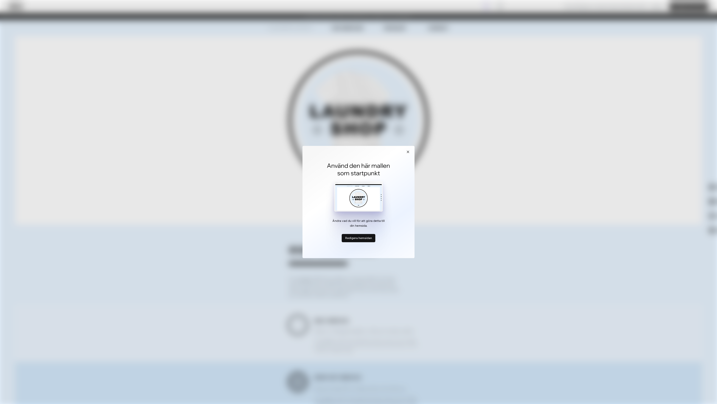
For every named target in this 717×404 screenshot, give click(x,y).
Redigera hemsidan (358, 238)
